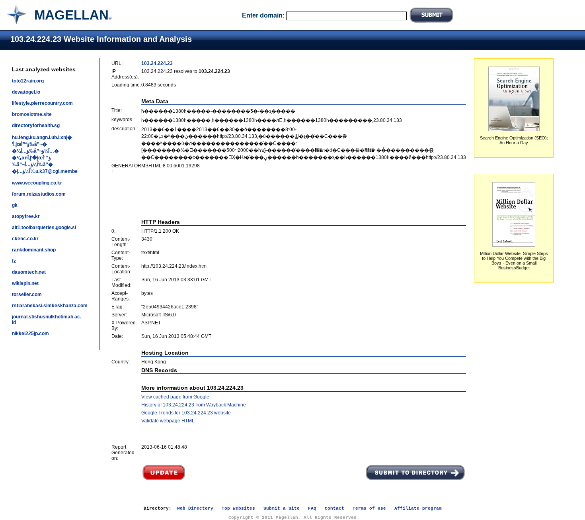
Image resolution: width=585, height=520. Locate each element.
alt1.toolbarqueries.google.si (44, 227)
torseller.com (27, 294)
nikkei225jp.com (30, 333)
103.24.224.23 (157, 63)
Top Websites (238, 508)
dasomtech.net (29, 272)
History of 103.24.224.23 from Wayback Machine (193, 405)
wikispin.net (25, 283)
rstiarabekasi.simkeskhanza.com (50, 305)
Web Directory (195, 508)
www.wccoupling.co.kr (37, 183)
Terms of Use (369, 508)
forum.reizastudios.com (39, 194)
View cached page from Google (175, 397)
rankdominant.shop (34, 250)
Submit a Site (281, 508)
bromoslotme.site (32, 114)
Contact (334, 508)
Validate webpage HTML (168, 421)
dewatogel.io (26, 92)
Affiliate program (418, 508)
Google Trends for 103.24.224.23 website (186, 413)
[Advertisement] (289, 196)
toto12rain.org (28, 81)
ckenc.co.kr (25, 238)
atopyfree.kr (26, 216)
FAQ (312, 508)
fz (14, 261)
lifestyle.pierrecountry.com (42, 103)
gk (15, 205)
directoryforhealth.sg (36, 125)
